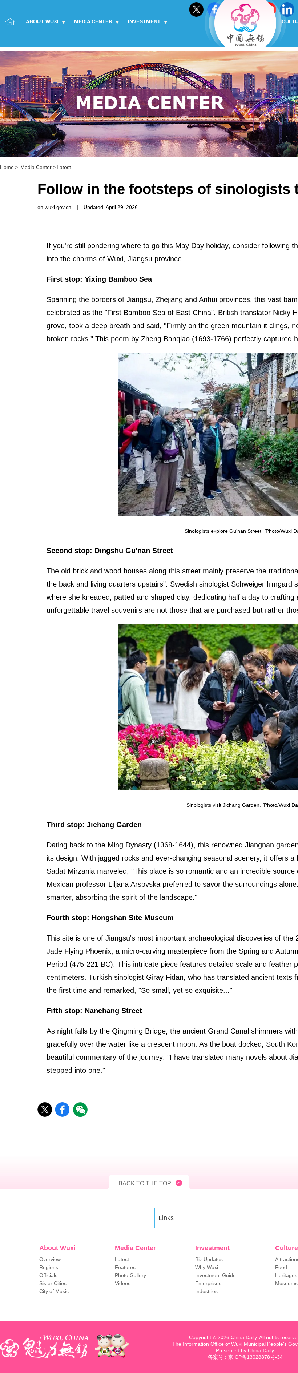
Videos (122, 1283)
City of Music (54, 1291)
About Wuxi (42, 21)
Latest (64, 167)
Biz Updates (209, 1259)
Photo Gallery (130, 1275)
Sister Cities (53, 1283)
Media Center (93, 21)
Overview (50, 1259)
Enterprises (208, 1283)
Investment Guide (215, 1275)
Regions (48, 1267)
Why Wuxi (206, 1267)
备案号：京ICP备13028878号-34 (245, 1357)
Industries (206, 1291)
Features (125, 1267)
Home (7, 167)
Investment (144, 21)
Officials (48, 1275)
